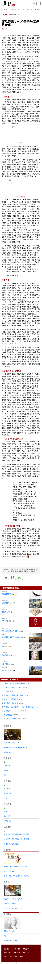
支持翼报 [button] (16, 949)
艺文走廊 (13, 9)
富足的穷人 (8, 793)
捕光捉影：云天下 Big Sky (11, 637)
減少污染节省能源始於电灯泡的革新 (16, 834)
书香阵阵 (7, 850)
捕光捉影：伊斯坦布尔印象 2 (14, 899)
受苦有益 (7, 766)
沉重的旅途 (8, 752)
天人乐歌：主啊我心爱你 (12, 719)
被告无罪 (5, 664)
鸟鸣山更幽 (8, 821)
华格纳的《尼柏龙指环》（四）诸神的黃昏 (19, 707)
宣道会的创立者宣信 (11, 699)
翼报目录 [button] (26, 952)
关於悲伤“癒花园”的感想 (10, 631)
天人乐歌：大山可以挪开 (12, 687)
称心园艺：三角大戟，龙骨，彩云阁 (16, 839)
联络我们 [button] (7, 952)
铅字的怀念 (8, 770)
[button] (6, 577)
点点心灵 (29, 9)
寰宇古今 (5, 9)
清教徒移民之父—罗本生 (12, 743)
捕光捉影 (7, 882)
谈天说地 (21, 9)
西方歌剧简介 (8, 715)
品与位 (6, 798)
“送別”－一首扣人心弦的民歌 (14, 683)
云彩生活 (37, 9)
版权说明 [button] (16, 952)
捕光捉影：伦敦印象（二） (13, 908)
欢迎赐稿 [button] (26, 949)
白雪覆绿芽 (5, 603)
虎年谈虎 (7, 788)
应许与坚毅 (5, 670)
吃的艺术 (7, 816)
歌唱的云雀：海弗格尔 (11, 941)
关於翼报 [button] (7, 949)
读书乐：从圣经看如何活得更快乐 (15, 866)
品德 (5, 775)
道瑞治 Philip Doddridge (12, 931)
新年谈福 (5, 621)
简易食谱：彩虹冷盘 (11, 844)
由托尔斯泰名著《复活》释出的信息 (16, 876)
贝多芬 (6, 691)
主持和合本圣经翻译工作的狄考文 (15, 747)
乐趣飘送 (4, 15)
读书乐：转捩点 (9, 871)
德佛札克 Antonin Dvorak (13, 711)
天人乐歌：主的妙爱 (11, 703)
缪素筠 (4, 612)
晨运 (5, 811)
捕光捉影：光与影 (10, 904)
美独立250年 (6, 594)
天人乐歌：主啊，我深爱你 (13, 695)
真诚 (3, 646)
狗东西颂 (5, 655)
